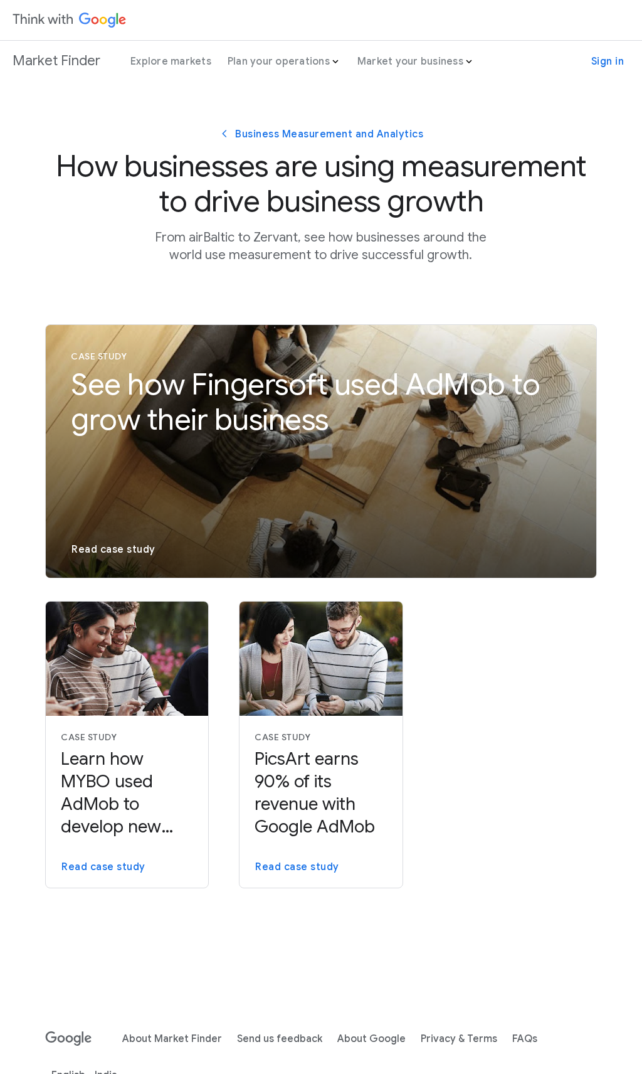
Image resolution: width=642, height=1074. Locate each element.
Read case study (113, 549)
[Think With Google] (69, 20)
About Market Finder (172, 1039)
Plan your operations (279, 61)
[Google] (68, 1038)
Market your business (410, 61)
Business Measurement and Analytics (329, 134)
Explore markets (170, 61)
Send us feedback (279, 1039)
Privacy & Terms (459, 1039)
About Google (371, 1039)
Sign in (607, 61)
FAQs (524, 1039)
